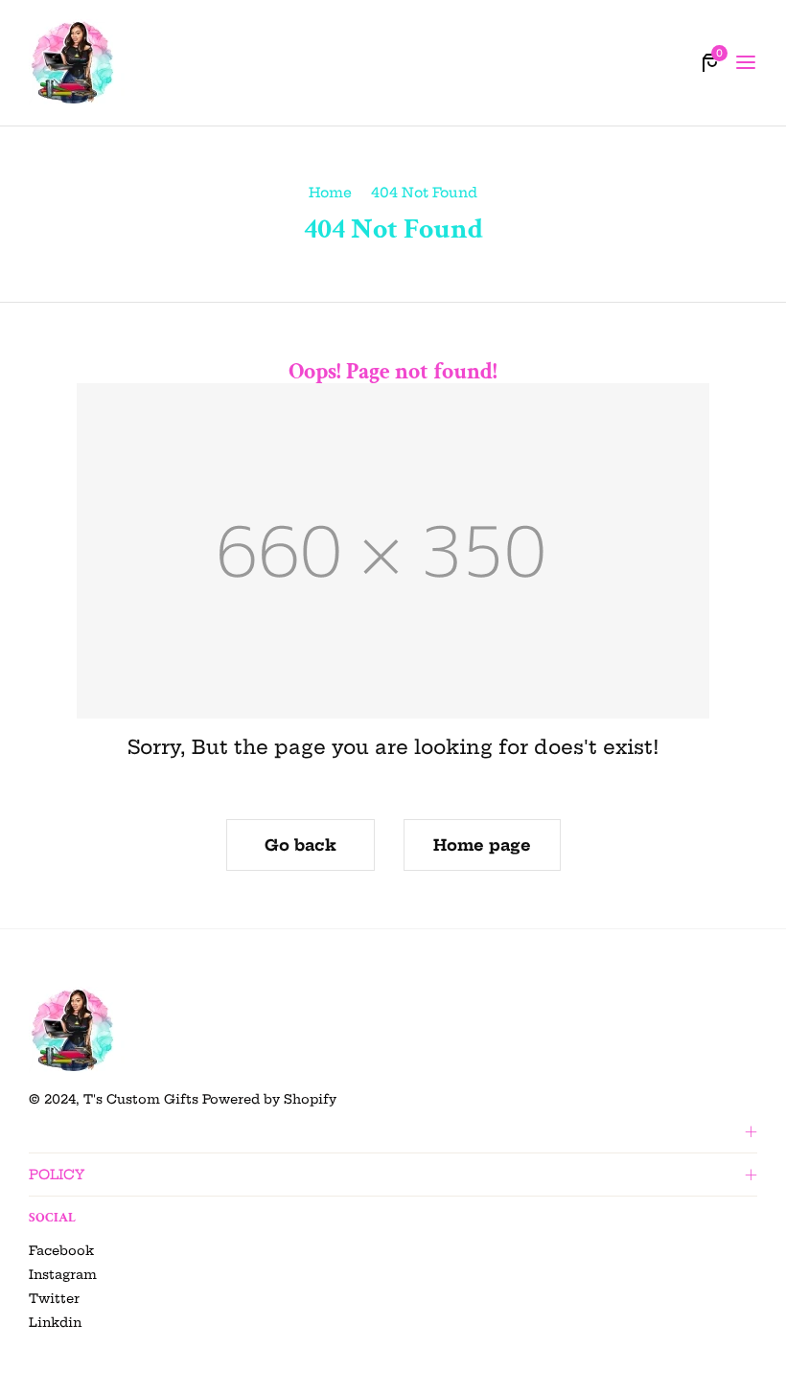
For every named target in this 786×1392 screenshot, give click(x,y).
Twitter (54, 1298)
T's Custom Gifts (140, 1099)
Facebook (61, 1250)
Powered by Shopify (269, 1099)
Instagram (63, 1274)
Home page (482, 845)
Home (330, 192)
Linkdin (55, 1322)
